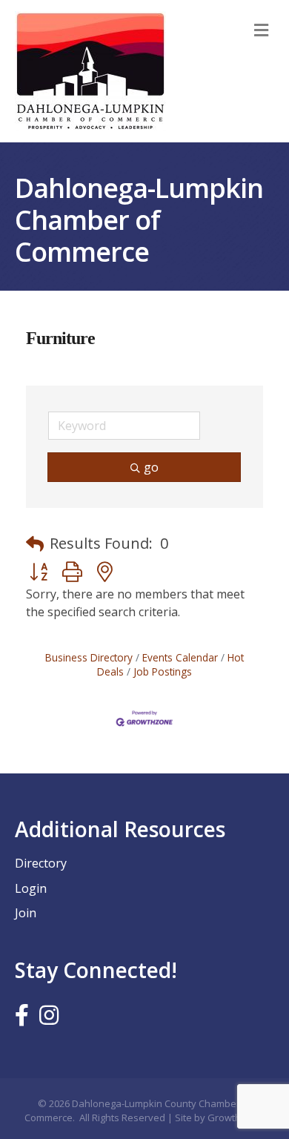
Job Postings (162, 671)
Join (25, 913)
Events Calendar (180, 657)
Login (31, 888)
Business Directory (89, 657)
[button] (35, 543)
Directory (41, 863)
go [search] (151, 467)
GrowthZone (236, 1117)
